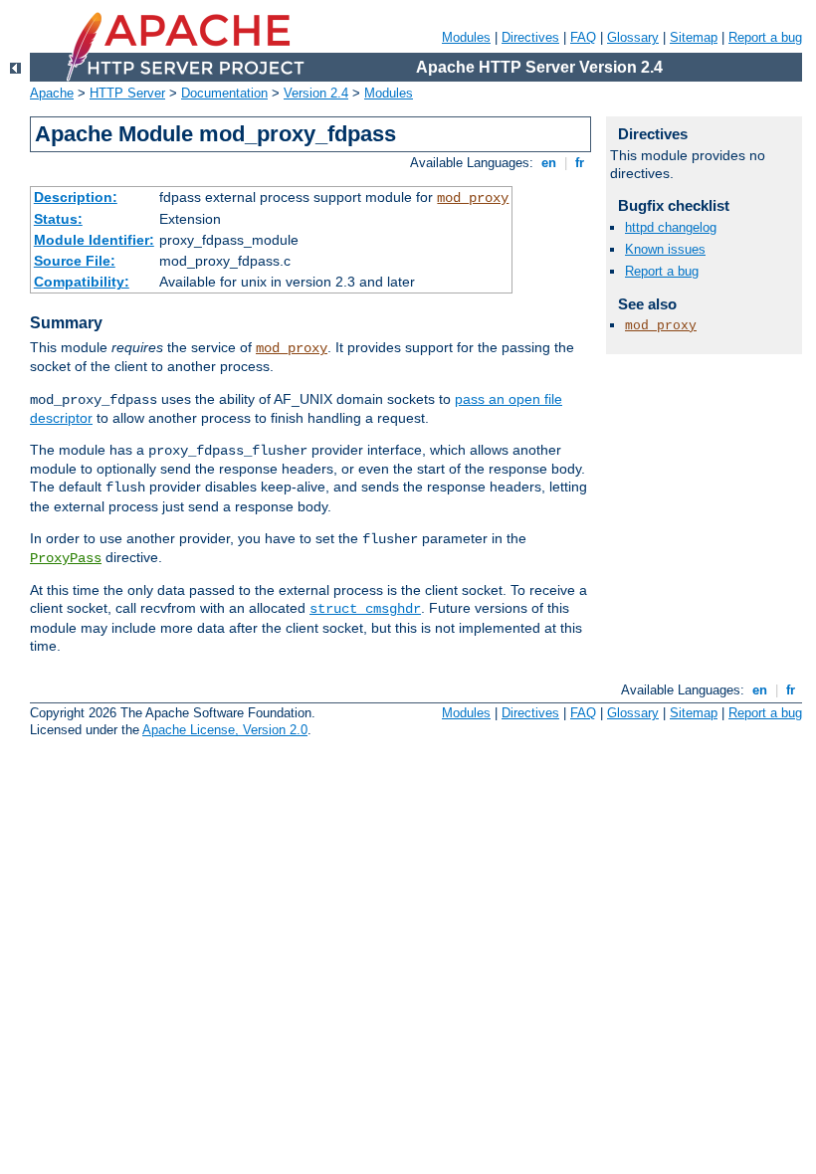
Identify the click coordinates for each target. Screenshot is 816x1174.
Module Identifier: (94, 240)
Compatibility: (81, 282)
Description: (75, 197)
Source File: (74, 261)
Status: (58, 219)
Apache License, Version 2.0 (224, 729)
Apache (52, 93)
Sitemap (693, 37)
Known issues (665, 249)
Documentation (224, 93)
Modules (466, 37)
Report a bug (765, 37)
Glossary (633, 37)
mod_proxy (473, 198)
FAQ (583, 37)
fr (579, 162)
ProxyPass (66, 558)
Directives (530, 37)
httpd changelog (670, 227)
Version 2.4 (316, 93)
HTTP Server (127, 93)
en (548, 162)
